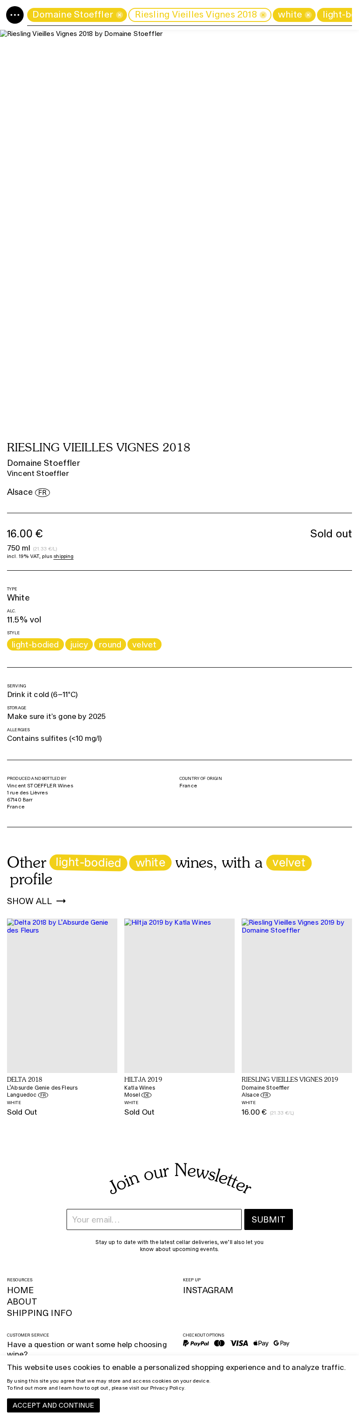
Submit (268, 1219)
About (22, 1301)
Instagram (208, 1290)
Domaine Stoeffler (43, 463)
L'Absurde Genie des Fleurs (42, 1087)
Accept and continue (53, 1405)
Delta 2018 (24, 1080)
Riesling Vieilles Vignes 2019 (290, 1080)
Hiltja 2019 (143, 1080)
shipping (63, 556)
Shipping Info (39, 1313)
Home (20, 1290)
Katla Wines (139, 1087)
